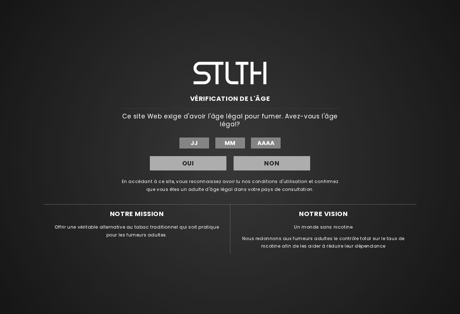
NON (272, 163)
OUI (188, 163)
